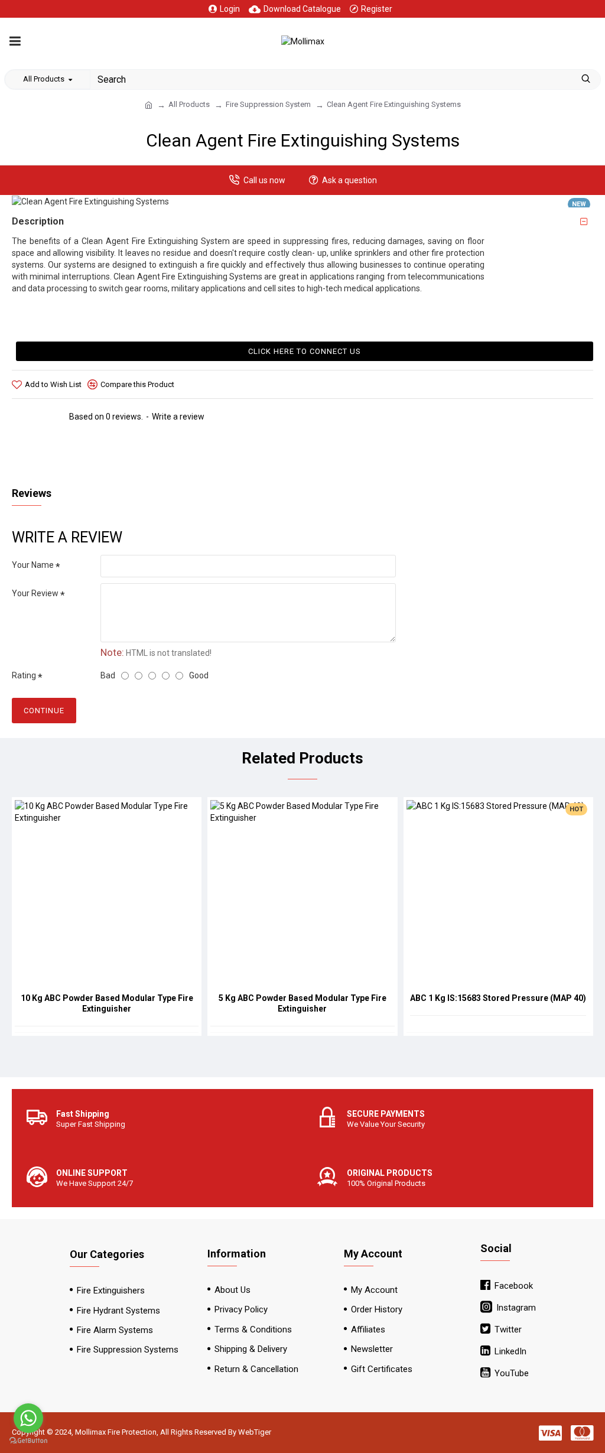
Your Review (35, 593)
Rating (24, 675)
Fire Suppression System (268, 104)
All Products (189, 104)
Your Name (33, 565)
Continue (44, 710)
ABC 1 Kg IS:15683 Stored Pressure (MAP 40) (498, 998)
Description (38, 221)
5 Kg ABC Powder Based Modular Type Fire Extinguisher (302, 1003)
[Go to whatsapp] (28, 1418)
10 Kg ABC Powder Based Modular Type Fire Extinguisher (107, 1003)
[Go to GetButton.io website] (28, 1441)
